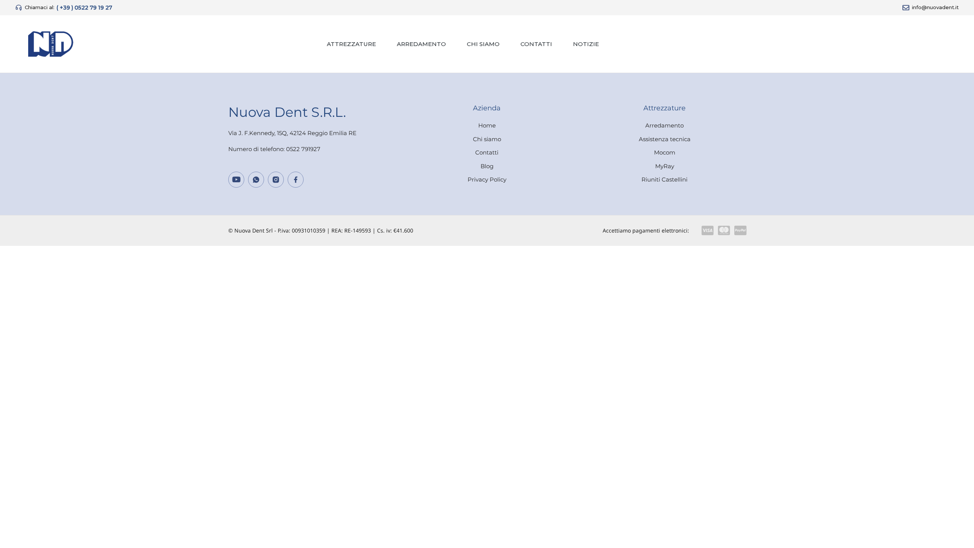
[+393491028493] (256, 180)
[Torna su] (958, 532)
